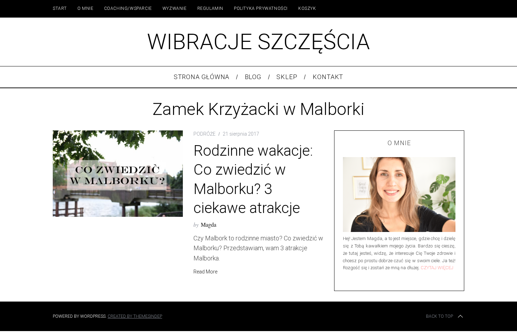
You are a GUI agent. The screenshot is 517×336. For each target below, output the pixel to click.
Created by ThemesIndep (135, 316)
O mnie (85, 8)
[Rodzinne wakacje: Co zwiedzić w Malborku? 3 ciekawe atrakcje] (118, 173)
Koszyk (307, 8)
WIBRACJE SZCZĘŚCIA (258, 41)
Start (60, 8)
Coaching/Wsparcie (128, 8)
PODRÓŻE (204, 134)
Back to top (439, 316)
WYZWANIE (174, 8)
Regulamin (210, 8)
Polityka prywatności (261, 8)
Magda (208, 224)
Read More (205, 271)
